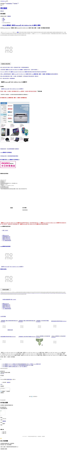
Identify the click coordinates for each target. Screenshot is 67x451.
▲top (1, 384)
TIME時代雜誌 (3, 316)
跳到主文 (2, 11)
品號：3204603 (5, 230)
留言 (10, 379)
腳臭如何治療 (10, 329)
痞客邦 (8, 379)
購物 (17, 32)
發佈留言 (2, 392)
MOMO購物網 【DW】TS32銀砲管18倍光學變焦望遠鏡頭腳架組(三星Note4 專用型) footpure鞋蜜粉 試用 (22, 364)
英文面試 (3, 8)
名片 (3, 20)
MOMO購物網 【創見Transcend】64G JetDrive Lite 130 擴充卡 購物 (21, 25)
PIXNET (25, 436)
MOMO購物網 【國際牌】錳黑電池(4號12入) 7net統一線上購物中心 (15, 366)
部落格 (4, 19)
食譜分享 (8, 382)
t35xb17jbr (2, 373)
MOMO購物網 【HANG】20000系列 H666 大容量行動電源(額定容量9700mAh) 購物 (18, 365)
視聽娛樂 (9, 16)
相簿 (3, 18)
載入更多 (2, 386)
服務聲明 (43, 436)
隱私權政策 (39, 436)
